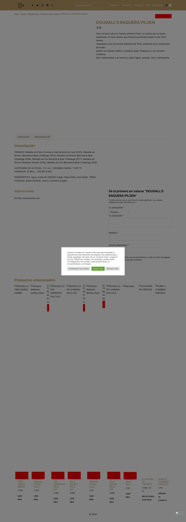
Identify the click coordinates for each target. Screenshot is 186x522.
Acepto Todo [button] (98, 269)
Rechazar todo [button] (112, 269)
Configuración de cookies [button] (79, 269)
